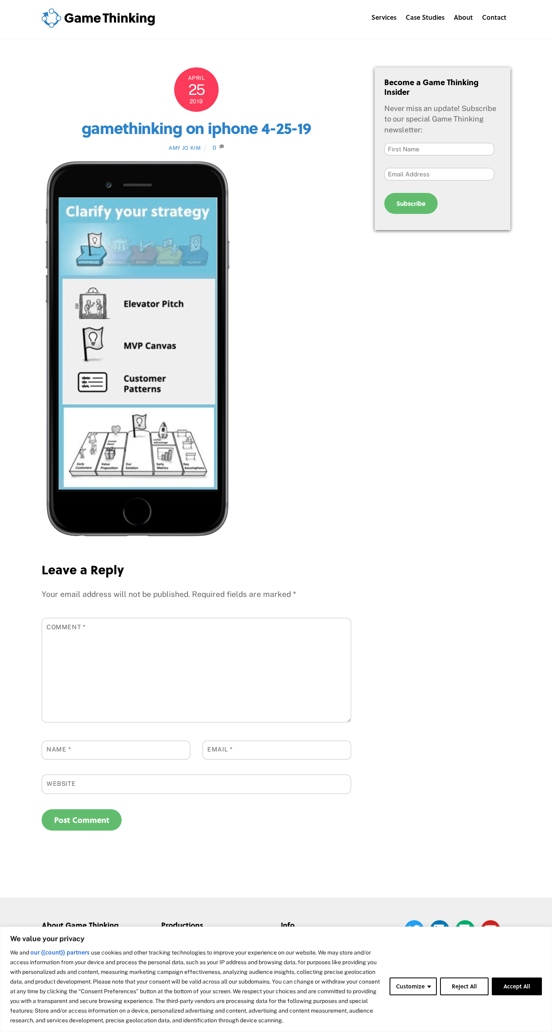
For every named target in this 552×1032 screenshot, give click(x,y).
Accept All (517, 986)
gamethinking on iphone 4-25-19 (196, 127)
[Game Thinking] (98, 23)
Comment (66, 626)
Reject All (464, 986)
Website (61, 783)
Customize (410, 986)
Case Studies (425, 17)
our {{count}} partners (60, 952)
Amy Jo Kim (184, 148)
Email (219, 749)
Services (383, 17)
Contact (494, 17)
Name (58, 749)
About (463, 17)
